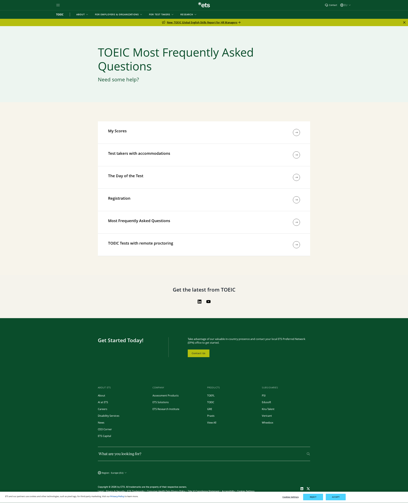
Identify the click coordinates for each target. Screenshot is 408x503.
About (101, 395)
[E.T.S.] (204, 5)
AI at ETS (103, 402)
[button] (82, 14)
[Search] (308, 454)
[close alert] (404, 22)
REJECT (313, 497)
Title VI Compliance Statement (203, 491)
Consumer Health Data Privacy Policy (166, 491)
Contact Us (198, 353)
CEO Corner (105, 429)
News (101, 422)
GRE (209, 409)
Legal (101, 491)
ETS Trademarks (136, 491)
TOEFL (211, 395)
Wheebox (267, 422)
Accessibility (228, 491)
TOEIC (210, 402)
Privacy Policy (117, 496)
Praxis (211, 415)
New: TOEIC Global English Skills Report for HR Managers (202, 22)
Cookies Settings (246, 491)
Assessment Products (166, 395)
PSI (264, 395)
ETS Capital (104, 436)
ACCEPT (336, 497)
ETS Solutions (161, 402)
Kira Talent (268, 409)
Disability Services (108, 415)
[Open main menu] (58, 5)
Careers (102, 409)
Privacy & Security (115, 491)
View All (211, 422)
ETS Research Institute (166, 409)
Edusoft (266, 402)
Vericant (267, 415)
